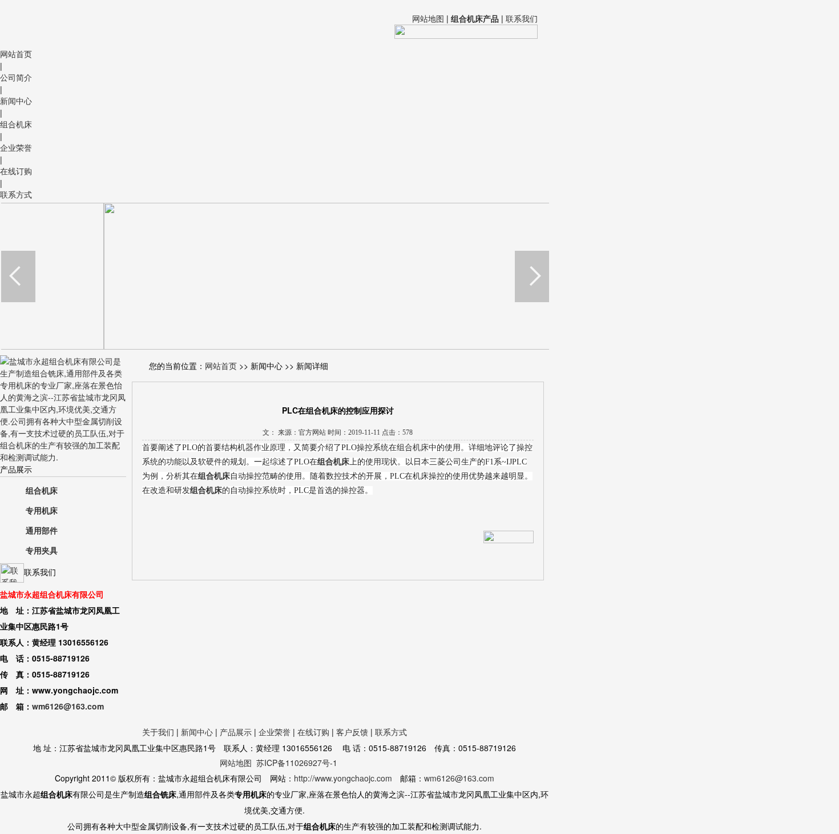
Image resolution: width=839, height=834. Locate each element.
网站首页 (16, 53)
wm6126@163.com (68, 706)
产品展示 (236, 731)
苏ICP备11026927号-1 (296, 762)
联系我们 (522, 18)
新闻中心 (16, 100)
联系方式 (16, 194)
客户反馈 (352, 731)
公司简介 (16, 77)
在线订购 (16, 171)
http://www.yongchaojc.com (343, 778)
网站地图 (428, 18)
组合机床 (16, 124)
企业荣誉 (16, 147)
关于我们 (158, 731)
